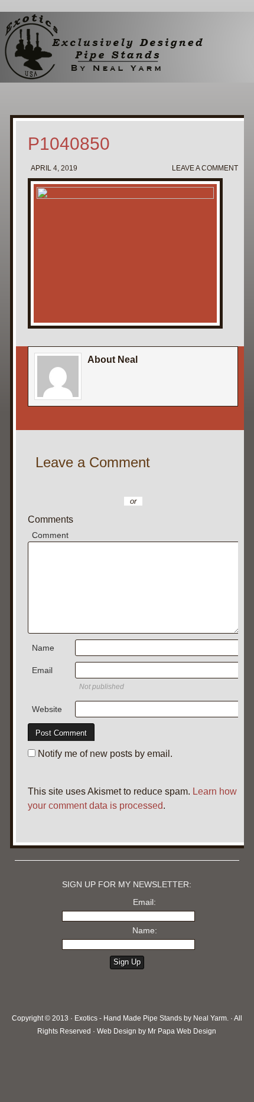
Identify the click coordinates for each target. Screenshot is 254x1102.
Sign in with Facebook (187, 483)
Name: (144, 930)
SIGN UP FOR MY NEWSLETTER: (126, 884)
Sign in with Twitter (81, 483)
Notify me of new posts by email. (105, 754)
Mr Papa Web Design (182, 1031)
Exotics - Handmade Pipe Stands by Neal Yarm (97, 47)
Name (43, 647)
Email (42, 670)
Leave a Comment (205, 168)
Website (47, 709)
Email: (144, 902)
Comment (50, 535)
